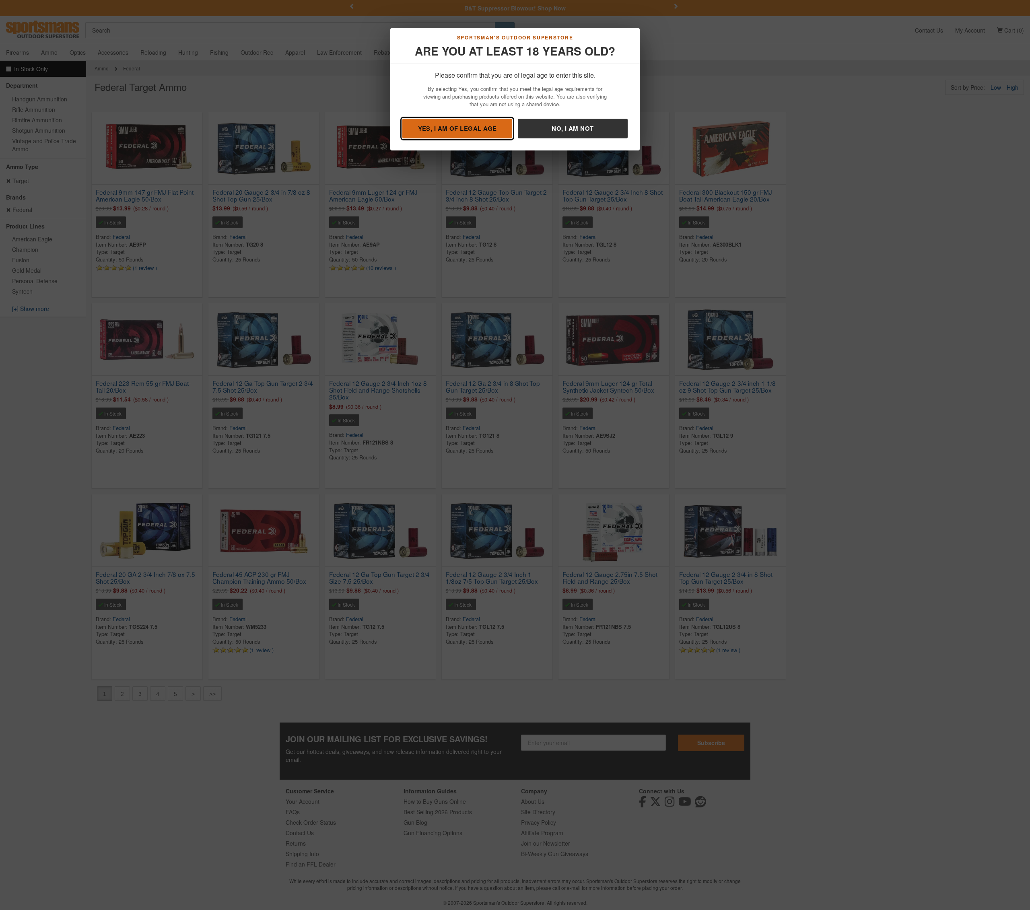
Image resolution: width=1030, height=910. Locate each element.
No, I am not (572, 128)
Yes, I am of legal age (457, 128)
